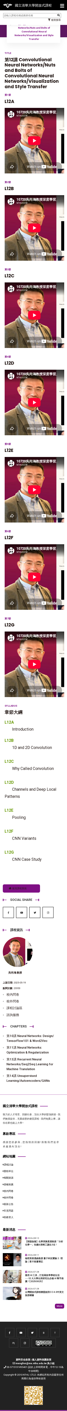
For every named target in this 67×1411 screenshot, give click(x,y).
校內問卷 (13, 994)
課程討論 (8, 1164)
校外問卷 (13, 1001)
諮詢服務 (13, 1015)
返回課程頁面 (19, 888)
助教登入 (8, 1217)
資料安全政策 (23, 1359)
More (59, 1306)
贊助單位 (8, 1171)
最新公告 (8, 1204)
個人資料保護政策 (41, 1359)
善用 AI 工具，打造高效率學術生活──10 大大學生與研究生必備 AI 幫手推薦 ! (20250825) (44, 1278)
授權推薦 (8, 1184)
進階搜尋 (55, 20)
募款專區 (9, 1133)
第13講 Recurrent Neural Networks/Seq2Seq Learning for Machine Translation (30, 1064)
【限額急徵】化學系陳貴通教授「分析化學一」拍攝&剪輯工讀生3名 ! (44, 1243)
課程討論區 (14, 1008)
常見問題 (8, 1210)
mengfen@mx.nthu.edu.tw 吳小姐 (35, 1363)
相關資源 (8, 1177)
